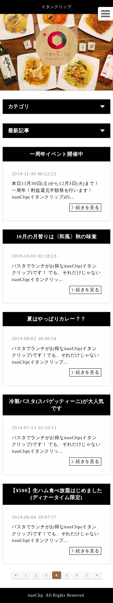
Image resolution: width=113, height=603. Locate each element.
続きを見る (87, 207)
